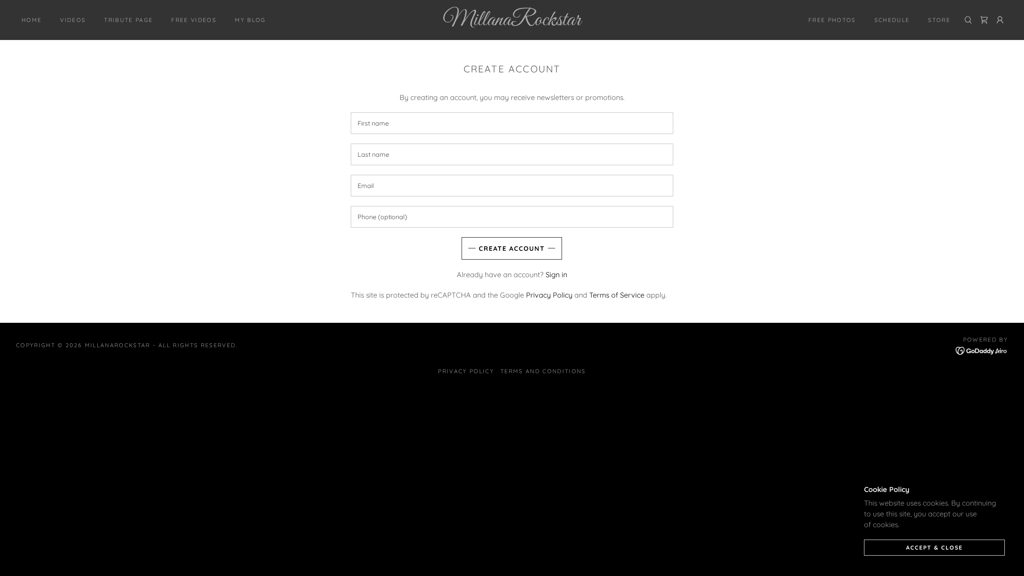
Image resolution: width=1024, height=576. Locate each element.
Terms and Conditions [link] (543, 371)
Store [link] (939, 20)
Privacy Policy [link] (549, 295)
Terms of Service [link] (616, 295)
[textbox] (512, 123)
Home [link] (32, 20)
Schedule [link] (892, 20)
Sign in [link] (556, 274)
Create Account (512, 248)
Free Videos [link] (193, 20)
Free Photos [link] (832, 20)
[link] (512, 22)
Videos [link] (73, 20)
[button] (984, 20)
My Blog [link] (250, 20)
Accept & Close (934, 547)
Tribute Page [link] (128, 20)
